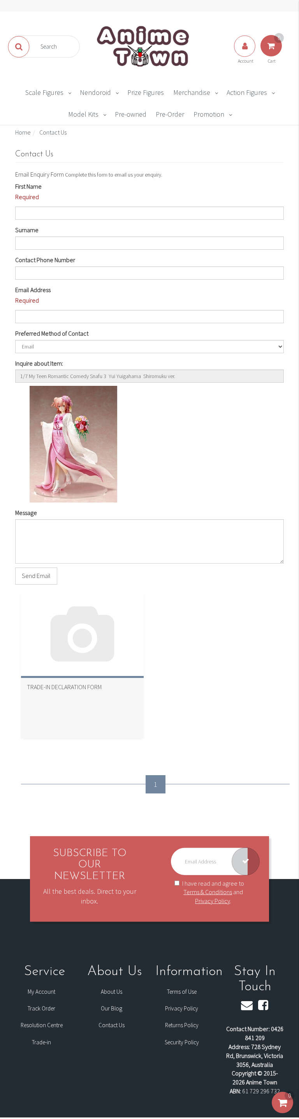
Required (27, 197)
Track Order (41, 1008)
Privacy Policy (212, 901)
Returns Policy (182, 1025)
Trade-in (41, 1042)
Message (26, 513)
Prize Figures (145, 92)
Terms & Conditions (207, 892)
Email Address (33, 290)
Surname (27, 230)
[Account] (245, 54)
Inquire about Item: (39, 363)
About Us (111, 991)
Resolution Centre (42, 1025)
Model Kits (83, 114)
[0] (282, 1110)
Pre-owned (130, 114)
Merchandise (191, 92)
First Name (28, 186)
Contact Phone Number (45, 260)
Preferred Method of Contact (51, 333)
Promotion (208, 114)
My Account (41, 991)
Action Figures (247, 92)
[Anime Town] (143, 46)
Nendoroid (95, 92)
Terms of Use (182, 991)
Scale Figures (44, 92)
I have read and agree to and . (213, 892)
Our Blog (111, 1008)
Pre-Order (170, 114)
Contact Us (111, 1025)
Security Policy (182, 1042)
